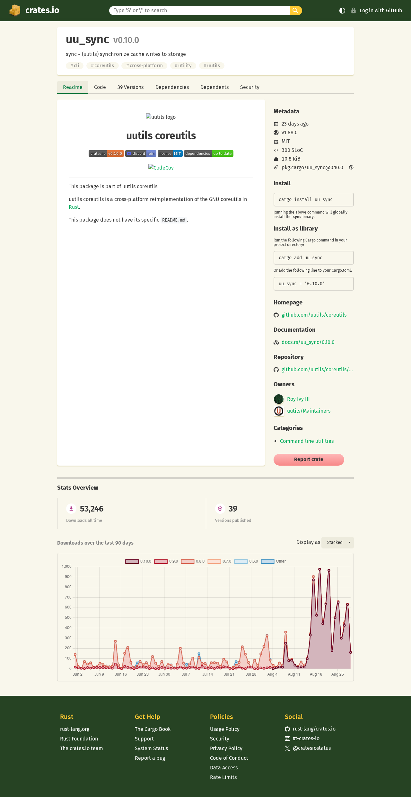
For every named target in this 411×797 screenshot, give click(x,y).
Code (100, 87)
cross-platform (144, 65)
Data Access (224, 768)
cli (74, 65)
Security (249, 87)
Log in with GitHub (381, 10)
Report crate (308, 459)
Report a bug (150, 758)
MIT (286, 141)
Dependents (214, 87)
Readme (73, 87)
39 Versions (131, 87)
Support (144, 739)
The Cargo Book (153, 729)
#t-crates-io (302, 738)
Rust (74, 207)
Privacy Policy (226, 748)
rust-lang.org (74, 729)
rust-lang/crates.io (310, 729)
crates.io (42, 10)
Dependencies (172, 87)
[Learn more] (351, 168)
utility (183, 65)
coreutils (102, 65)
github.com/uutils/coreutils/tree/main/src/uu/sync (318, 369)
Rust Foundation (79, 739)
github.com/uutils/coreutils (314, 315)
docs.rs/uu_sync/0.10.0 (308, 342)
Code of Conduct (229, 758)
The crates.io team (81, 748)
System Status (151, 748)
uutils (212, 65)
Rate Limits (223, 777)
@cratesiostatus (308, 748)
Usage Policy (225, 729)
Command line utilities (307, 441)
